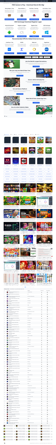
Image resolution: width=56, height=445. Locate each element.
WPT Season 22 (10, 314)
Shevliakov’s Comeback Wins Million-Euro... (14, 372)
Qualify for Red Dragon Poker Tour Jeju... (14, 359)
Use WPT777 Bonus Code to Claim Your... (14, 422)
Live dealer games (15, 171)
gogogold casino (24, 181)
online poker (10, 334)
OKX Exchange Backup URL (46, 25)
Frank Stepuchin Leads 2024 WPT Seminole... (14, 368)
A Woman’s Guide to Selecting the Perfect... (14, 298)
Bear (40, 144)
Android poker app (11, 375)
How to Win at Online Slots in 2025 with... (14, 331)
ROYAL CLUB (32, 165)
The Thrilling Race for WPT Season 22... (14, 313)
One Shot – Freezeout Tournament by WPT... (14, 302)
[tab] (7, 134)
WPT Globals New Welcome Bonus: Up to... (14, 326)
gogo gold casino (7, 181)
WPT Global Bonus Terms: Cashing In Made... (14, 350)
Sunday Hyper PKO (30, 307)
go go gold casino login (32, 181)
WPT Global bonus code (12, 423)
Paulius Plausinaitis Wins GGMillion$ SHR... (14, 337)
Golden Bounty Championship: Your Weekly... (14, 405)
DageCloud (46, 42)
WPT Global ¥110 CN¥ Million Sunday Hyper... (14, 381)
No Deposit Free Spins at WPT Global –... (14, 322)
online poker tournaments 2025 (13, 388)
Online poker (24, 176)
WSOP (9, 373)
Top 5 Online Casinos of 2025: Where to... (14, 396)
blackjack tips (10, 390)
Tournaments (16, 176)
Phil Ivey (10, 362)
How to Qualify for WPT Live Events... (13, 300)
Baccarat (15, 165)
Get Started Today (36, 66)
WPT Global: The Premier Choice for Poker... (14, 355)
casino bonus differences (12, 414)
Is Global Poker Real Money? (12, 416)
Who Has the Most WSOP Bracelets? (13, 420)
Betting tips (32, 176)
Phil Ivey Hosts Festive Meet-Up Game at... (14, 361)
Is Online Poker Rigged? (12, 333)
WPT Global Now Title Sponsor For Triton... (14, 344)
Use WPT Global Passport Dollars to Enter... (14, 309)
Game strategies (7, 176)
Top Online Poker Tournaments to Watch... (14, 387)
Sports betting (32, 171)
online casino (10, 366)
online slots (29, 331)
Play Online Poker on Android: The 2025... (14, 374)
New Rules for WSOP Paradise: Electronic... (14, 418)
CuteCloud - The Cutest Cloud (9, 42)
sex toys (10, 299)
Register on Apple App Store (22, 25)
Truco (16, 144)
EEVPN (21, 42)
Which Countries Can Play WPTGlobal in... (14, 398)
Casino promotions (48, 176)
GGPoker (10, 410)
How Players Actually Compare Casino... (14, 346)
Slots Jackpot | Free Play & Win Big (9, 8)
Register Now (34, 25)
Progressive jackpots (24, 171)
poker (9, 338)
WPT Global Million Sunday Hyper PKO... (14, 394)
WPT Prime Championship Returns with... (14, 348)
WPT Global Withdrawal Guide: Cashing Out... (14, 407)
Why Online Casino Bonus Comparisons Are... (14, 392)
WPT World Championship (31, 296)
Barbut (7, 165)
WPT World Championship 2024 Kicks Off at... (14, 296)
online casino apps (11, 336)
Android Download (9, 25)
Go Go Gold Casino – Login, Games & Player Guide (40, 443)
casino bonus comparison (12, 347)
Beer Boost (32, 144)
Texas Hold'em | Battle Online (21, 8)
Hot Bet (24, 144)
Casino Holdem (24, 165)
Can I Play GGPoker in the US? (12, 409)
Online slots (40, 171)
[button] (23, 287)
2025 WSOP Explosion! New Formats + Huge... (14, 383)
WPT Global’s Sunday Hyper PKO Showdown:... (14, 307)
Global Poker (10, 371)
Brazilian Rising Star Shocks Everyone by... (14, 294)
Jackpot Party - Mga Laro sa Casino (41, 165)
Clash (48, 144)
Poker (9, 305)
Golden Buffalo (7, 144)
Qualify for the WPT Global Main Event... (14, 324)
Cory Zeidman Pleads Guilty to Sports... (14, 357)
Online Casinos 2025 (11, 397)
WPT (9, 316)
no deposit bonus (11, 292)
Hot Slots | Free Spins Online (34, 8)
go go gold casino (15, 181)
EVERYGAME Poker (11, 401)
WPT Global (10, 301)
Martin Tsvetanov (30, 318)
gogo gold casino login (40, 181)
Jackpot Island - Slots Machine (49, 165)
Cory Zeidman (29, 357)
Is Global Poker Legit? (11, 370)
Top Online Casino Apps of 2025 (13, 335)
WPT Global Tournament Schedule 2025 (14, 411)
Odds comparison (40, 176)
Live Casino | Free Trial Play (47, 8)
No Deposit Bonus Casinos (12, 312)
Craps (48, 171)
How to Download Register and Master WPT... (14, 320)
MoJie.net (34, 42)
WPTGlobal (10, 399)
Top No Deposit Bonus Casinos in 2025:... (14, 311)
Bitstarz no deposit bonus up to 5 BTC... (14, 385)
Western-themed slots (11, 329)
